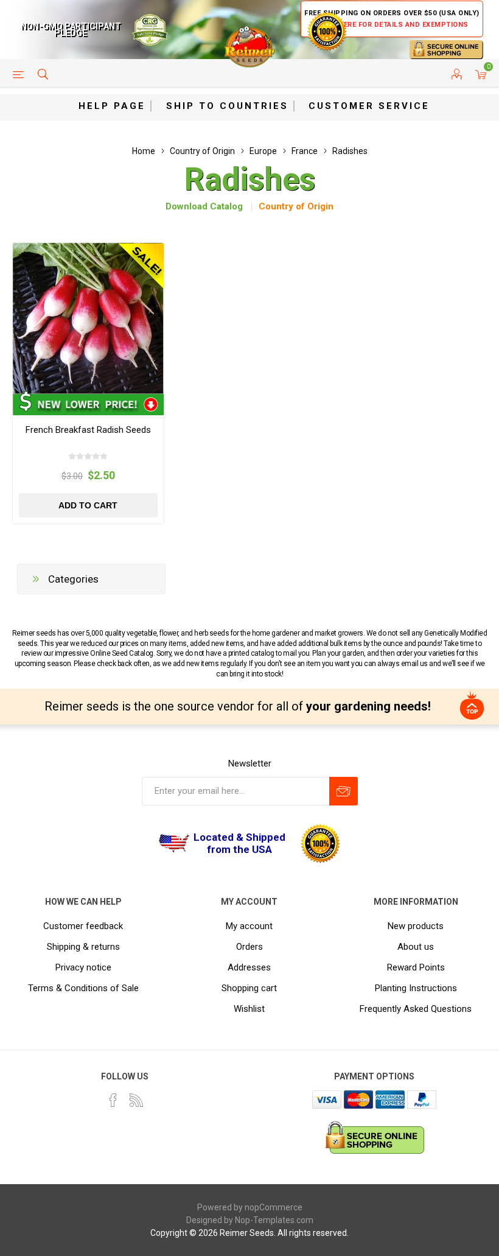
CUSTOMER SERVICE (369, 105)
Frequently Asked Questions (416, 1008)
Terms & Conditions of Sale (83, 988)
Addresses (249, 967)
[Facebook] (113, 1100)
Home (143, 151)
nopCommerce (273, 1207)
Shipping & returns (83, 946)
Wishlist (249, 1008)
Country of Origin (296, 206)
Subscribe (343, 791)
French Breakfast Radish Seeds (88, 429)
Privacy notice (83, 967)
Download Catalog (204, 206)
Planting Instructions (416, 988)
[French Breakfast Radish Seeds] (88, 318)
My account (249, 926)
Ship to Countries (227, 105)
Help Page (112, 105)
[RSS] (136, 1100)
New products (416, 926)
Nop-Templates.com (274, 1220)
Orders (249, 946)
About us (415, 946)
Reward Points (416, 967)
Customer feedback (83, 926)
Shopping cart (249, 988)
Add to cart (87, 505)
